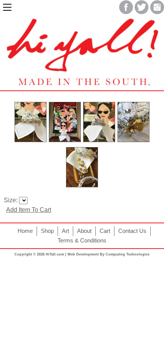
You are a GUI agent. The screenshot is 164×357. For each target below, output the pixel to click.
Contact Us (132, 231)
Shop (47, 231)
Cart (105, 231)
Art (65, 231)
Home (25, 231)
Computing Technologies (128, 254)
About (84, 231)
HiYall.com (55, 254)
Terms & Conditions (82, 240)
